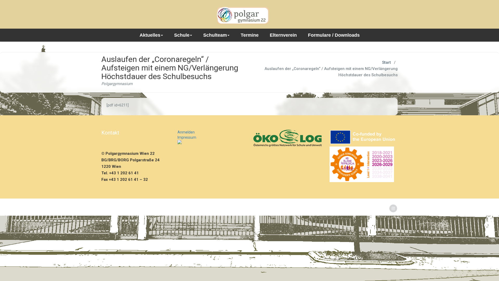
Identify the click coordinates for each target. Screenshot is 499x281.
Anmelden (186, 132)
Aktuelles (150, 35)
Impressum (187, 137)
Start (386, 62)
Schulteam (215, 35)
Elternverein (283, 35)
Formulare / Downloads (334, 35)
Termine (250, 35)
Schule (181, 35)
